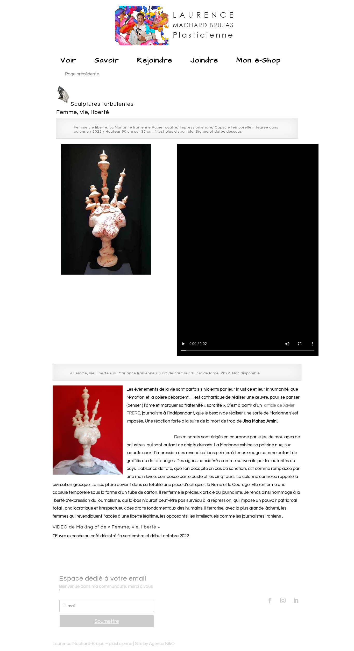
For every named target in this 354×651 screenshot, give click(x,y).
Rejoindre (154, 60)
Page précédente (82, 74)
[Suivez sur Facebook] (270, 600)
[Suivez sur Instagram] (283, 600)
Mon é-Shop (258, 60)
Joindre (204, 60)
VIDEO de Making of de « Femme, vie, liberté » (106, 527)
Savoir (107, 60)
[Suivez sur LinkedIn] (296, 600)
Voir (68, 60)
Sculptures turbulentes (102, 104)
